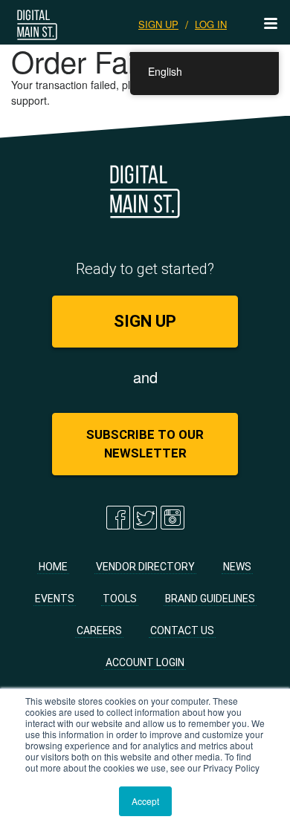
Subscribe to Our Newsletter (145, 443)
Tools (120, 598)
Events (54, 598)
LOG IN (211, 24)
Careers (99, 630)
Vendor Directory (145, 566)
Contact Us (182, 630)
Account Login (145, 662)
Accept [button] (145, 801)
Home (53, 566)
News (237, 566)
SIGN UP (158, 24)
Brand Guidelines (210, 598)
